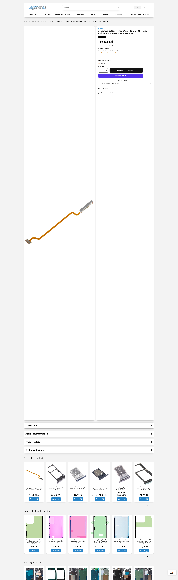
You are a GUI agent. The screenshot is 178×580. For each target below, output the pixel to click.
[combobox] (91, 7)
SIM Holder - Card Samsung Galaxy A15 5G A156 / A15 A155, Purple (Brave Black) (100, 488)
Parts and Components (38, 21)
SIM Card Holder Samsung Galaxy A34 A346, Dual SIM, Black (56, 488)
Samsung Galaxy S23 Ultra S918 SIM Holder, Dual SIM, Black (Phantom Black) (122, 488)
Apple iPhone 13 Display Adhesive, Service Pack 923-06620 (121, 541)
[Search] (118, 7)
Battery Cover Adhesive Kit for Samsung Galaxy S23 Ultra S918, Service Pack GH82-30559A (34, 542)
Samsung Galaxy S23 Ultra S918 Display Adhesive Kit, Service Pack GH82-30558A (100, 541)
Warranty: (102, 60)
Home (26, 21)
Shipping (110, 45)
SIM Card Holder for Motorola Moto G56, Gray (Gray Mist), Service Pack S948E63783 (144, 488)
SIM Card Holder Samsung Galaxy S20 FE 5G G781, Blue (78, 487)
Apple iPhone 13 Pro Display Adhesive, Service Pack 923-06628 (56, 541)
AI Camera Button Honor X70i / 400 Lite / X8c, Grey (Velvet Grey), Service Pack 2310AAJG (78, 21)
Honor (100, 28)
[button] (148, 7)
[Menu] (175, 571)
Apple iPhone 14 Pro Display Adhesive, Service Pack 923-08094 (78, 541)
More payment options (120, 80)
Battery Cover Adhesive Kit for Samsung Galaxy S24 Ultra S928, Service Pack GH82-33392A (144, 542)
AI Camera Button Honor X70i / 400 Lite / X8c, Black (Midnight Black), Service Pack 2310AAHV (34, 488)
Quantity (101, 67)
